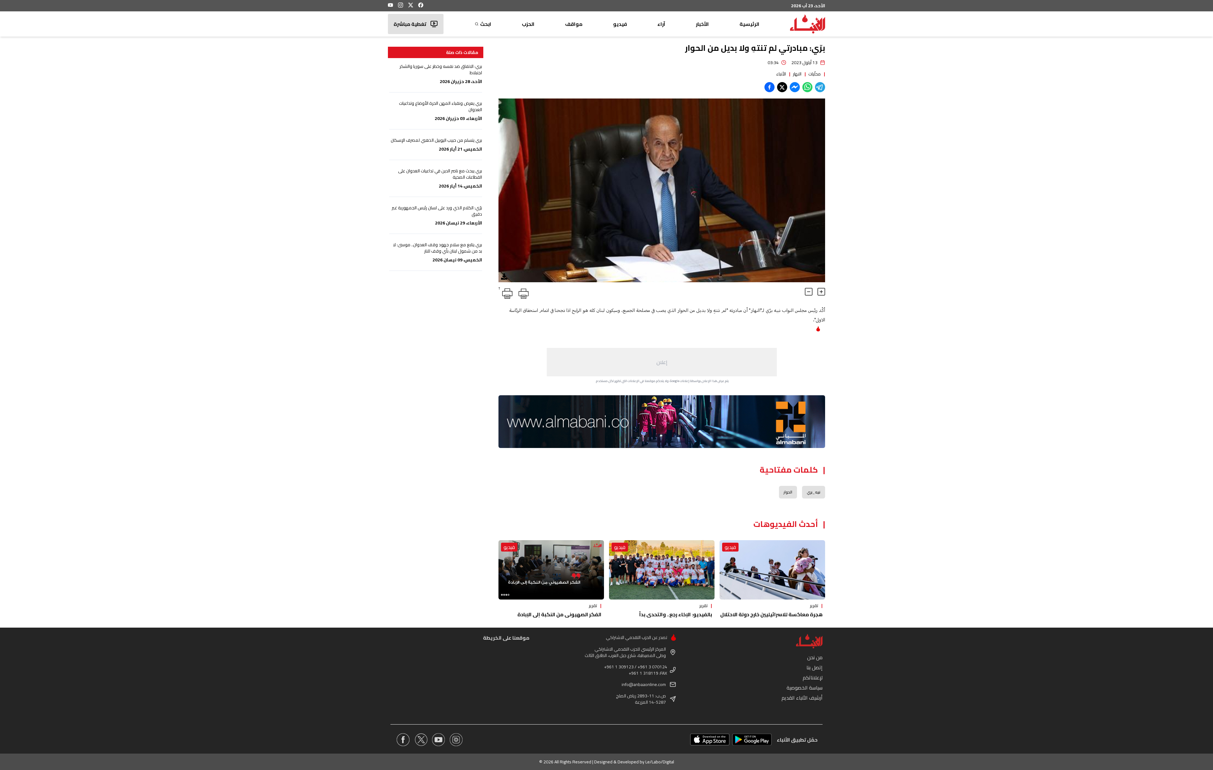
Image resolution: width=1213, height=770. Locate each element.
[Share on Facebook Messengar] (795, 87)
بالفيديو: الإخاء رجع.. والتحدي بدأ (675, 614)
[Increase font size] (821, 291)
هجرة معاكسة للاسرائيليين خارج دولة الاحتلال (771, 614)
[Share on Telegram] (820, 87)
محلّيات (814, 74)
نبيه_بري (813, 492)
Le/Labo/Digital (659, 762)
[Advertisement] (662, 362)
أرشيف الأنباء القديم (802, 697)
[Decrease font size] (808, 291)
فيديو (620, 24)
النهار (797, 74)
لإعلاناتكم (813, 677)
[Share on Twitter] (782, 87)
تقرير (814, 605)
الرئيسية (749, 24)
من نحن (815, 657)
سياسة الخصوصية (805, 687)
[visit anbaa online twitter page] (420, 739)
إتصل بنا (814, 667)
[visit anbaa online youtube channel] (438, 739)
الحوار (788, 492)
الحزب (528, 24)
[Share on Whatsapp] (807, 87)
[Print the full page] (522, 292)
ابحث (485, 24)
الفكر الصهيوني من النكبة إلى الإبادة (559, 614)
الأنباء (781, 74)
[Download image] (504, 276)
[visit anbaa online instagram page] (456, 739)
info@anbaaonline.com (644, 684)
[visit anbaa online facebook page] (403, 739)
